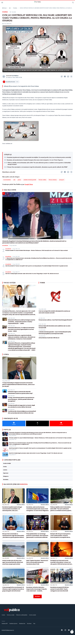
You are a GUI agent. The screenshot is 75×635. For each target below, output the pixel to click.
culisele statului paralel (29, 179)
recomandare (7, 179)
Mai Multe (37, 596)
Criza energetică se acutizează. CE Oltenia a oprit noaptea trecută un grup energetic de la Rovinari (13, 589)
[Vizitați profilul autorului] (3, 76)
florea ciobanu (53, 179)
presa (19, 179)
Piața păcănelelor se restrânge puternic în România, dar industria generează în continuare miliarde (37, 535)
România (15, 8)
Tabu (34, 623)
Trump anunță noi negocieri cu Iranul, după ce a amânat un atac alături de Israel (21, 406)
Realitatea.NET (5, 623)
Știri (10, 8)
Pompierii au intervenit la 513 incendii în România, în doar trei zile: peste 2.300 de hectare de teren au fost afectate (61, 563)
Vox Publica (14, 75)
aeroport (61, 179)
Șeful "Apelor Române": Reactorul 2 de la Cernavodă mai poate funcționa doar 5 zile (37, 562)
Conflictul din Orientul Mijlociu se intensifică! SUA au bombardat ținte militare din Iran (22, 412)
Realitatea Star (22, 623)
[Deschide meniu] (2, 3)
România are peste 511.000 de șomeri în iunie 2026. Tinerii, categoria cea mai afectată (59, 589)
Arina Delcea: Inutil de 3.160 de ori (49, 338)
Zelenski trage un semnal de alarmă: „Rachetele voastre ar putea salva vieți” (20, 392)
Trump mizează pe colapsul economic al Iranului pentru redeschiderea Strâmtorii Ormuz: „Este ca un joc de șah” (18, 384)
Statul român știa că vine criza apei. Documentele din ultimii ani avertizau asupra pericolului (12, 562)
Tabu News (29, 623)
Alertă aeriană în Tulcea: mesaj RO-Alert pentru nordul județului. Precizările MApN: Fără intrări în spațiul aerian (36, 266)
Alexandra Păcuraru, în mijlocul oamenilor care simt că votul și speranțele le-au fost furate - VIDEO (21, 329)
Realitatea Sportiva (13, 623)
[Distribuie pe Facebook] (65, 76)
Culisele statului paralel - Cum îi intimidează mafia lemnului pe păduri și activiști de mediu (55, 332)
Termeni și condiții (10, 615)
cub (14, 179)
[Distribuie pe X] (71, 76)
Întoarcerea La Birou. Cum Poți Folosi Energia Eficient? (55, 320)
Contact (3, 615)
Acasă (5, 8)
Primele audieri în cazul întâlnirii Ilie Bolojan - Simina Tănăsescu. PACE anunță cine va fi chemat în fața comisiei (36, 250)
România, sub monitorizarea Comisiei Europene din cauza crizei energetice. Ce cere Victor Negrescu (35, 160)
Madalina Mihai (21, 504)
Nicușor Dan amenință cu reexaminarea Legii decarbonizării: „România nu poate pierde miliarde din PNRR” (37, 167)
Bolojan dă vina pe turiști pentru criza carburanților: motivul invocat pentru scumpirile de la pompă (60, 536)
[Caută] (72, 2)
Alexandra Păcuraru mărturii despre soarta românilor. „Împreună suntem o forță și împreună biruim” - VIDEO (21, 321)
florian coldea (42, 179)
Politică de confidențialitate (21, 615)
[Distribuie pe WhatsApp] (68, 76)
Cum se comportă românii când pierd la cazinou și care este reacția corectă (54, 312)
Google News (29, 184)
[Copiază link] (61, 76)
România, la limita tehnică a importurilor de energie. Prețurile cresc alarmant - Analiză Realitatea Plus (36, 589)
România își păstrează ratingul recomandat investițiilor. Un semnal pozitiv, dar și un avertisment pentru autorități (39, 157)
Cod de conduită (32, 615)
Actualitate (5, 245)
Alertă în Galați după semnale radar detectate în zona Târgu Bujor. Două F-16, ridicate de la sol (32, 273)
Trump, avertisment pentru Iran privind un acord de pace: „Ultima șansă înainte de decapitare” (21, 399)
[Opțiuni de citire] (72, 632)
